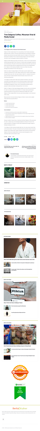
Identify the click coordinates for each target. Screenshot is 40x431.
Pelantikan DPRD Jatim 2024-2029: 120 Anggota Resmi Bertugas (11, 147)
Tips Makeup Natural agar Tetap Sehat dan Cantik (9, 222)
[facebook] (5, 46)
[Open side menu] (2, 1)
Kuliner (9, 136)
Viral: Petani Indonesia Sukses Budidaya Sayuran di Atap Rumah (17, 346)
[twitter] (8, 46)
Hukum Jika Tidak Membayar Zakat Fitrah (31, 201)
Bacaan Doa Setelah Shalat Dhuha (9, 201)
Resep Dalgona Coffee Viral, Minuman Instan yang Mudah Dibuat (30, 174)
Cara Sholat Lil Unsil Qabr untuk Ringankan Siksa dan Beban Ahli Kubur (20, 201)
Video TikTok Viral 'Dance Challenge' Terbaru (13, 302)
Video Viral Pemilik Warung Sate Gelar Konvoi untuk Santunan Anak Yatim (19, 259)
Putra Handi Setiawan (8, 42)
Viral (13, 136)
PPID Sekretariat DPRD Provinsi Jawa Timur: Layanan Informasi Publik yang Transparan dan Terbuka (29, 147)
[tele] (14, 46)
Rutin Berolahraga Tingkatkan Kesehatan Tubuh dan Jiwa (20, 222)
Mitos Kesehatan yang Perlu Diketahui (18, 305)
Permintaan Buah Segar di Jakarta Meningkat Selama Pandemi (23, 349)
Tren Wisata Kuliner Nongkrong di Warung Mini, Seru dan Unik (20, 174)
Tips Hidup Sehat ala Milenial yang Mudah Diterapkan (31, 222)
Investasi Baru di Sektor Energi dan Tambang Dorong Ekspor (22, 262)
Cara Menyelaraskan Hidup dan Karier (18, 312)
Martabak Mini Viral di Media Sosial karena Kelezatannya (9, 174)
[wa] (11, 46)
